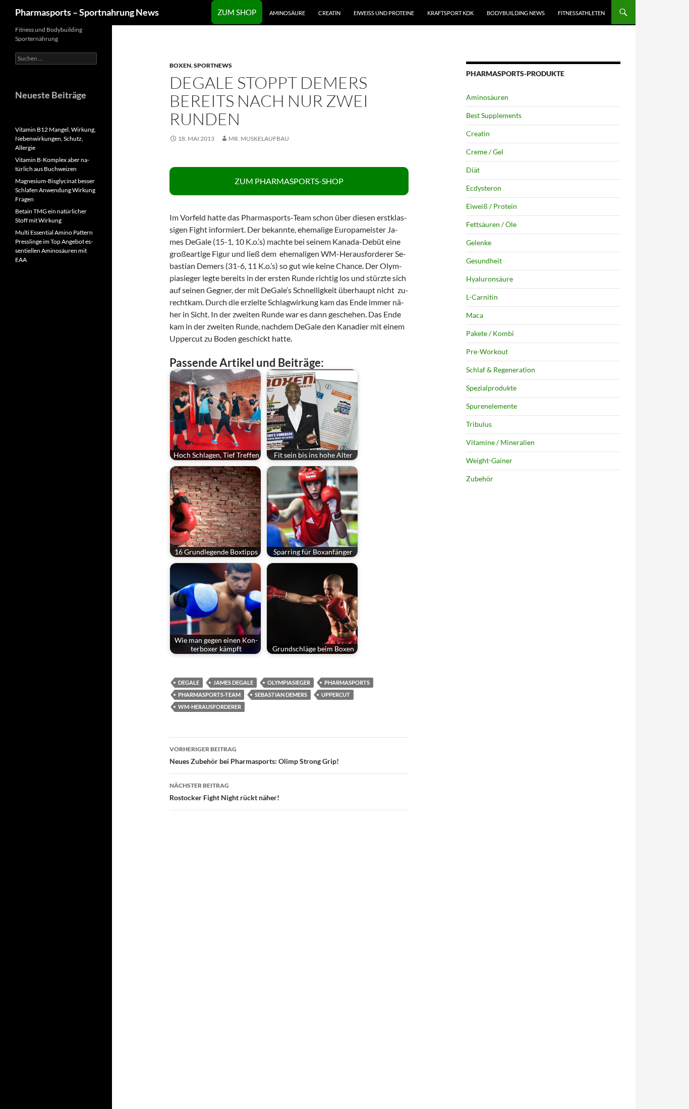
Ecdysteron (483, 188)
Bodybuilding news (516, 13)
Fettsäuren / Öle (491, 224)
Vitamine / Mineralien (500, 442)
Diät (473, 169)
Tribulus (479, 424)
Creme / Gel (484, 151)
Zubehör (479, 478)
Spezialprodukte (491, 387)
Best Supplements (494, 115)
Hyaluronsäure (489, 278)
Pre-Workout (487, 351)
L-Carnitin (482, 297)
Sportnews (213, 65)
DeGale (188, 682)
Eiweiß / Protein (491, 206)
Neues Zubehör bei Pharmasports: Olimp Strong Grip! (254, 755)
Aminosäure (287, 13)
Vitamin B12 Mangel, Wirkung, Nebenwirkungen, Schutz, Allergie (55, 138)
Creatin (329, 13)
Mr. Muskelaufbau (258, 138)
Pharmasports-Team (209, 694)
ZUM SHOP (236, 12)
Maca (474, 315)
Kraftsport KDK (450, 13)
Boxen (180, 65)
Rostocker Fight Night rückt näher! (224, 792)
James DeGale (233, 682)
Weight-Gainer (489, 460)
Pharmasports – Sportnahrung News (87, 12)
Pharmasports (347, 682)
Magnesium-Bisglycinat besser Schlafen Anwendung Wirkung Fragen (55, 190)
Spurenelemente (491, 406)
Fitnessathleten (581, 13)
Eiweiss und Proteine (384, 13)
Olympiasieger (288, 682)
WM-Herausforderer (209, 706)
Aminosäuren (487, 97)
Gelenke (478, 242)
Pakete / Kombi (490, 333)
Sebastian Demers (281, 694)
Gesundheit (484, 260)
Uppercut (335, 694)
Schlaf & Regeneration (500, 369)
